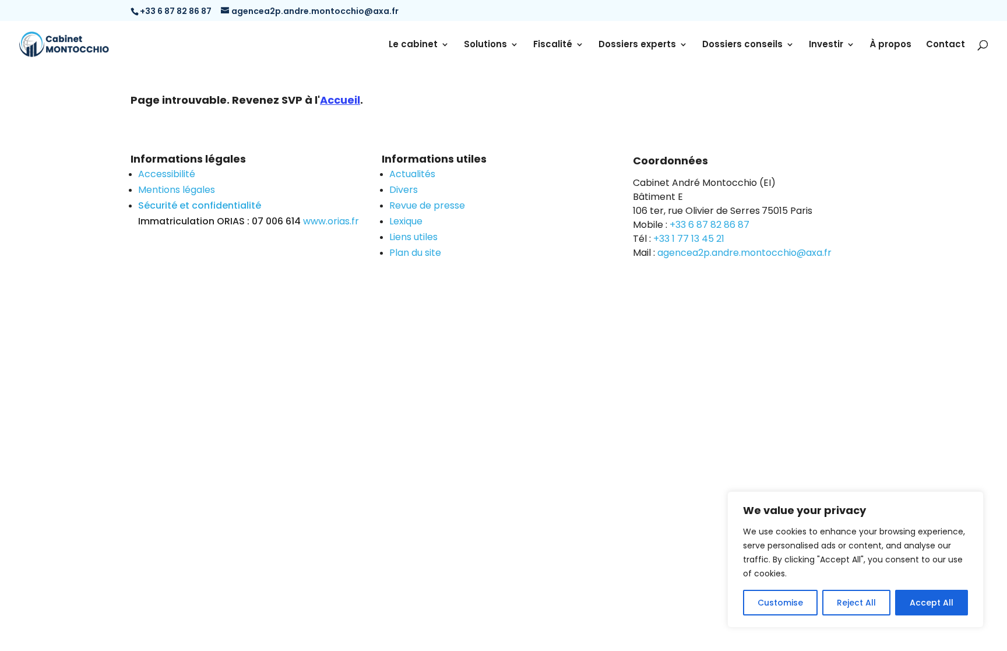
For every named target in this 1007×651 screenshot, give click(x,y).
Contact (945, 45)
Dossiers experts (637, 45)
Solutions (485, 45)
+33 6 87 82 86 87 (709, 224)
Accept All (931, 602)
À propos (890, 45)
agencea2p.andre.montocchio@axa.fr (744, 252)
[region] (855, 559)
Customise (780, 602)
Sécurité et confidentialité (199, 205)
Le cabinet (413, 45)
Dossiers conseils (742, 45)
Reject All (856, 602)
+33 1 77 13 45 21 (688, 238)
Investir (826, 45)
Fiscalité (552, 45)
